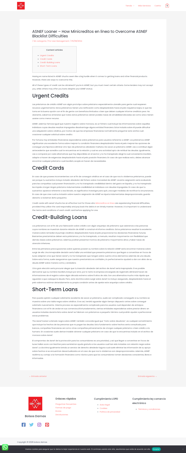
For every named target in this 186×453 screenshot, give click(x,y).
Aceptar (156, 449)
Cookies (103, 408)
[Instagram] (39, 425)
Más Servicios (144, 5)
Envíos (58, 411)
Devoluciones (62, 414)
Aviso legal (105, 404)
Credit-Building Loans (50, 62)
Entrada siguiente (147, 376)
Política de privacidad (110, 411)
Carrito (157, 5)
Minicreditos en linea (105, 203)
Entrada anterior (38, 376)
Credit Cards (46, 59)
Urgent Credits (47, 55)
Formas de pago (63, 407)
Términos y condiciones (149, 409)
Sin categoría (40, 41)
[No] (183, 449)
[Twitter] (31, 425)
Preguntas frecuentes (66, 404)
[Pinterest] (47, 425)
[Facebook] (23, 425)
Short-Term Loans (48, 66)
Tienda (129, 5)
